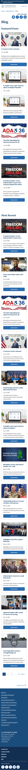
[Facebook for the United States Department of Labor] (3, 767)
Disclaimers (4, 697)
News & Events (10, 11)
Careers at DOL (5, 751)
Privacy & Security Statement (9, 717)
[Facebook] (21, 17)
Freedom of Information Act (8, 705)
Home (3, 11)
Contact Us (4, 749)
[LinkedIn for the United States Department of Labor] (18, 767)
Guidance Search (5, 707)
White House (4, 725)
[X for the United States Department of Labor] (6, 767)
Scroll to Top (20, 685)
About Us (3, 692)
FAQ (2, 759)
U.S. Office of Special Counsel (8, 722)
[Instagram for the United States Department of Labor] (10, 767)
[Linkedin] (25, 17)
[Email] (13, 17)
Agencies (3, 756)
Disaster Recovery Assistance (9, 702)
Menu (23, 6)
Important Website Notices (8, 710)
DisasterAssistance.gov (7, 700)
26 (19, 674)
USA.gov (3, 720)
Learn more (9, 65)
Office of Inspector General (8, 715)
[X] (17, 17)
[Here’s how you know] (14, 2)
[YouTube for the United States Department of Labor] (14, 767)
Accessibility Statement (7, 695)
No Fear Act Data (5, 712)
